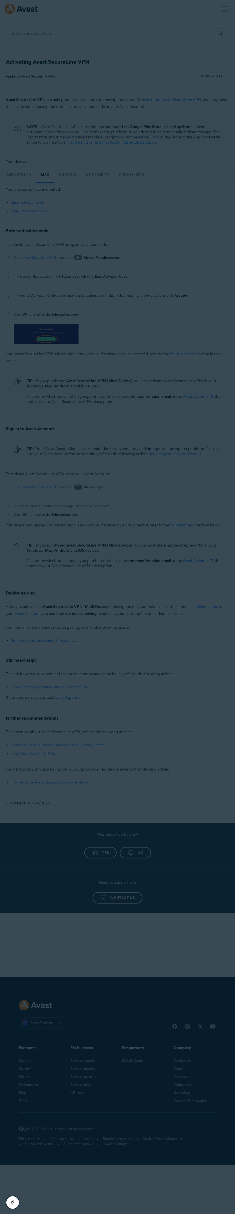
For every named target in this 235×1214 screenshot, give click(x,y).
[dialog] (117, 607)
